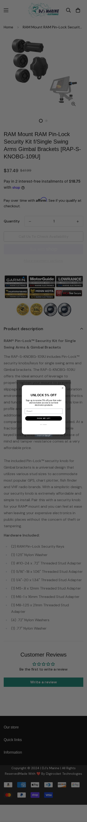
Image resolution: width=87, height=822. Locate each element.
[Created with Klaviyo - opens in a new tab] (43, 435)
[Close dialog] (62, 387)
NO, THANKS (43, 424)
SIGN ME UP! (43, 418)
